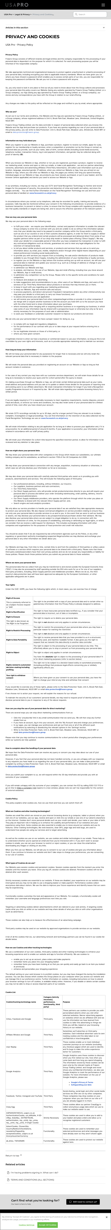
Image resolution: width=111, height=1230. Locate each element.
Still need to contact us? (85, 1202)
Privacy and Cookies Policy (45, 14)
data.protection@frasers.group (26, 132)
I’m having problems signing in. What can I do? (34, 1172)
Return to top (13, 1155)
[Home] (17, 5)
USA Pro (8, 14)
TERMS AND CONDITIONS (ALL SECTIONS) (32, 1179)
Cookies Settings (26, 1225)
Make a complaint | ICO (26, 788)
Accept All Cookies (47, 1225)
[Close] (107, 1217)
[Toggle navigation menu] (102, 5)
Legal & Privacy (22, 14)
